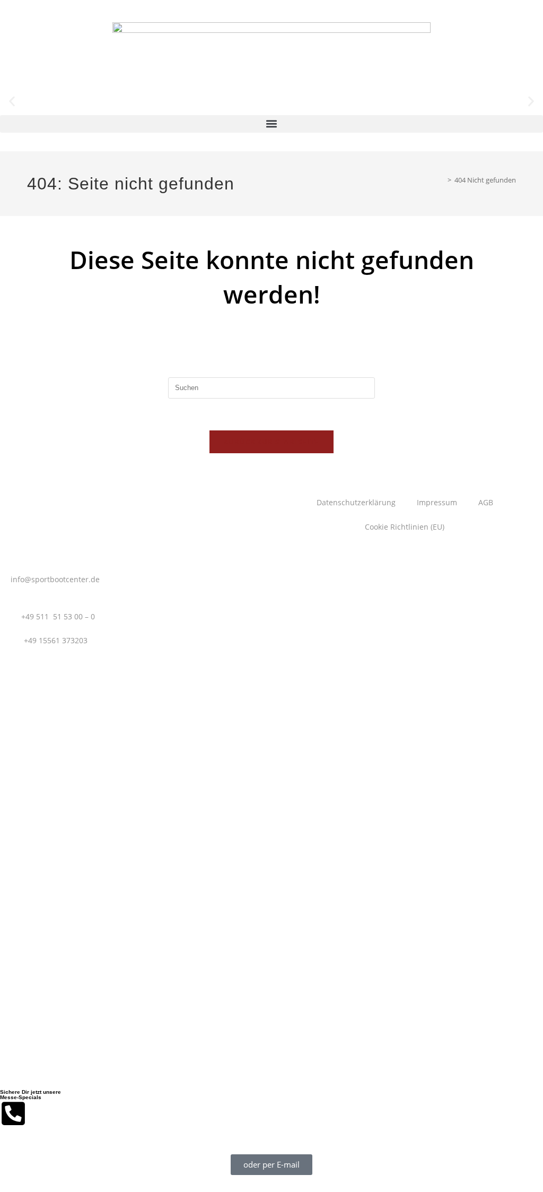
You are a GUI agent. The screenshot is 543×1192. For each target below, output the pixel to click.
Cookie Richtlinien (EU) (404, 527)
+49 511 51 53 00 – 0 (58, 616)
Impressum (437, 502)
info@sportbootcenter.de (55, 579)
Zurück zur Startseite (271, 441)
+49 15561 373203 (55, 640)
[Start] (441, 180)
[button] (12, 101)
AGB (485, 502)
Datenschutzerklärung (356, 502)
